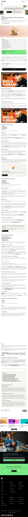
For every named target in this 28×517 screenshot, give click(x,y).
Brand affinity (4, 181)
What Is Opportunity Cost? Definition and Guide (9, 375)
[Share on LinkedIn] (26, 411)
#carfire (10, 353)
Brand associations (4, 128)
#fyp (8, 353)
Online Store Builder (21, 499)
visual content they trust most (8, 289)
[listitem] (14, 423)
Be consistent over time (5, 240)
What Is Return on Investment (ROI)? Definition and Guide (11, 378)
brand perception (15, 211)
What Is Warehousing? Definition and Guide (9, 376)
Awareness (3, 126)
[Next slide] (16, 429)
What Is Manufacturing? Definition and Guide (9, 374)
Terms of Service (10, 510)
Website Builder (21, 501)
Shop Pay (2, 501)
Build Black (11, 501)
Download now (5, 175)
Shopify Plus (3, 503)
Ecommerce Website (21, 503)
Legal (2, 492)
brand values (20, 295)
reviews (25, 146)
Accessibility (11, 503)
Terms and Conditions (16, 462)
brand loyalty (11, 91)
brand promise (4, 246)
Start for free (23, 1)
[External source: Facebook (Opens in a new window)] (1, 515)
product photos (10, 252)
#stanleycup (17, 353)
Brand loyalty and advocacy (6, 183)
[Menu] (26, 1)
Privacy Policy (22, 462)
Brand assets (4, 129)
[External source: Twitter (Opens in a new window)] (3, 515)
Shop (2, 499)
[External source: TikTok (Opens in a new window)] (8, 515)
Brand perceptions (4, 127)
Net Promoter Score (8, 206)
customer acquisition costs (16, 222)
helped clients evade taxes (15, 365)
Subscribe (14, 460)
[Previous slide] (12, 429)
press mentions (9, 137)
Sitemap (20, 510)
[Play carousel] (14, 429)
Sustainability (12, 499)
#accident (13, 353)
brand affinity (9, 201)
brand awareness (18, 266)
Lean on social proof (5, 239)
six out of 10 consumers (8, 288)
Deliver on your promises (5, 236)
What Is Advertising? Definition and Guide (8, 377)
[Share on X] (24, 411)
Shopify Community (12, 492)
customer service (6, 146)
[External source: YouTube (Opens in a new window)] (5, 515)
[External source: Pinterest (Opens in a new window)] (12, 515)
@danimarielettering (5, 352)
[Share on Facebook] (23, 411)
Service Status (3, 494)
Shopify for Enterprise (4, 505)
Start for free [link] (14, 69)
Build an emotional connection (6, 238)
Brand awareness (4, 180)
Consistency (3, 293)
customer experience (12, 250)
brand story (10, 266)
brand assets (4, 159)
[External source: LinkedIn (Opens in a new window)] (10, 515)
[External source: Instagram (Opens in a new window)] (7, 515)
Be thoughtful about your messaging (7, 237)
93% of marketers (7, 287)
